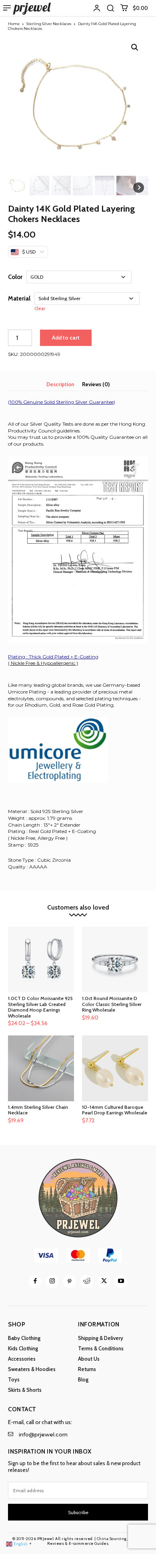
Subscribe (78, 1512)
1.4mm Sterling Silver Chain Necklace (38, 1110)
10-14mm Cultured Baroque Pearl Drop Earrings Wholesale (114, 1110)
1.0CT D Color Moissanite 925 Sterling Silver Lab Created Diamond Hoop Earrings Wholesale (40, 1006)
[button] (110, 8)
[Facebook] (35, 1281)
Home (14, 24)
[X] (103, 1281)
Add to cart (66, 337)
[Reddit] (86, 1281)
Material (19, 298)
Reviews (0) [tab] (96, 384)
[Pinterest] (69, 1281)
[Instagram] (52, 1281)
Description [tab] (60, 384)
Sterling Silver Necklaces (48, 24)
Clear (39, 308)
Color (15, 277)
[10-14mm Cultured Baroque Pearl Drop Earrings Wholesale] (115, 1068)
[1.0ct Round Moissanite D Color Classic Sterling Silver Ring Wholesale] (115, 959)
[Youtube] (121, 1281)
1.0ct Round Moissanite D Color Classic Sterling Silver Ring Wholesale (112, 1004)
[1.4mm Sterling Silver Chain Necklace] (41, 1068)
